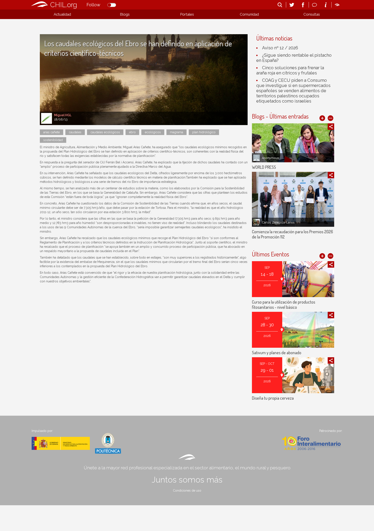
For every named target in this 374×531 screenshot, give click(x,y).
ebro (132, 132)
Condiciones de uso (187, 490)
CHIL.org (63, 5)
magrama (176, 132)
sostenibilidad (53, 140)
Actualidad (62, 14)
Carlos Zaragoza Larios (278, 222)
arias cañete (51, 132)
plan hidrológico (204, 132)
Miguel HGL (62, 115)
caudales (75, 132)
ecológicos (153, 132)
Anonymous (270, 158)
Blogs (125, 14)
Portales (187, 14)
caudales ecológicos (105, 132)
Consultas (311, 14)
